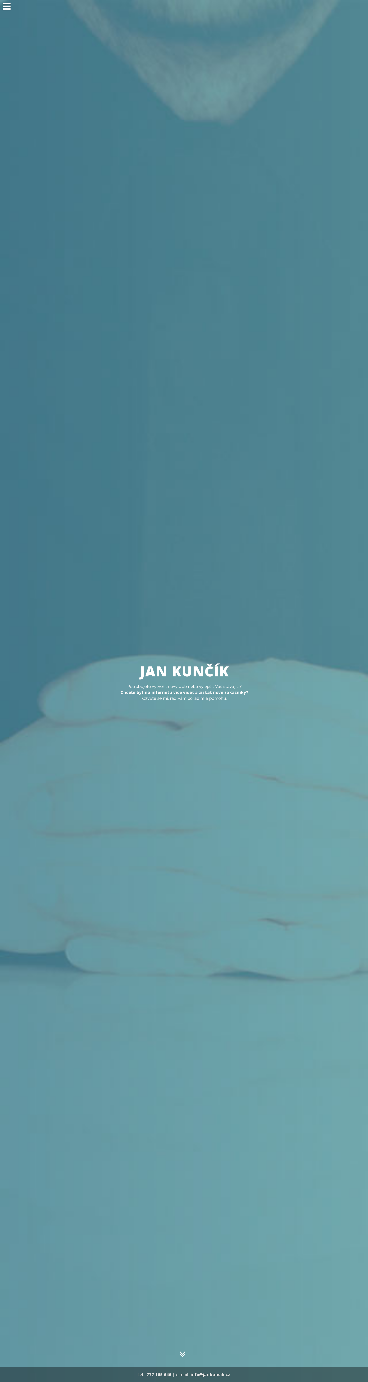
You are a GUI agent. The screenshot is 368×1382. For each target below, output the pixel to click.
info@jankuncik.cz (210, 1374)
